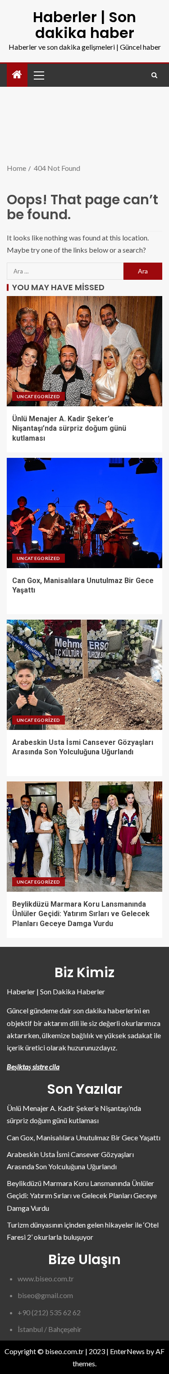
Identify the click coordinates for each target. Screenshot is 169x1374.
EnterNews (127, 1351)
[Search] (154, 75)
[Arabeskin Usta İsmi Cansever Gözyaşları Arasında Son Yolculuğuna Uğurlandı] (84, 675)
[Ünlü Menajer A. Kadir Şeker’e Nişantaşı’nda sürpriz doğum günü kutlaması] (84, 351)
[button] (38, 75)
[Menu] (38, 75)
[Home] (17, 74)
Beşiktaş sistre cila (33, 1066)
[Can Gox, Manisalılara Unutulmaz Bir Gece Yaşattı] (84, 513)
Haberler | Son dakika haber (84, 25)
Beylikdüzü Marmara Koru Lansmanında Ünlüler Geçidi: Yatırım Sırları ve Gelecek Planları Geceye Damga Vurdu (81, 914)
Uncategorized (38, 396)
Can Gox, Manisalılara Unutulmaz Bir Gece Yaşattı (83, 1137)
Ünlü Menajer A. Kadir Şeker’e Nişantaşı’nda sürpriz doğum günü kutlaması (69, 428)
